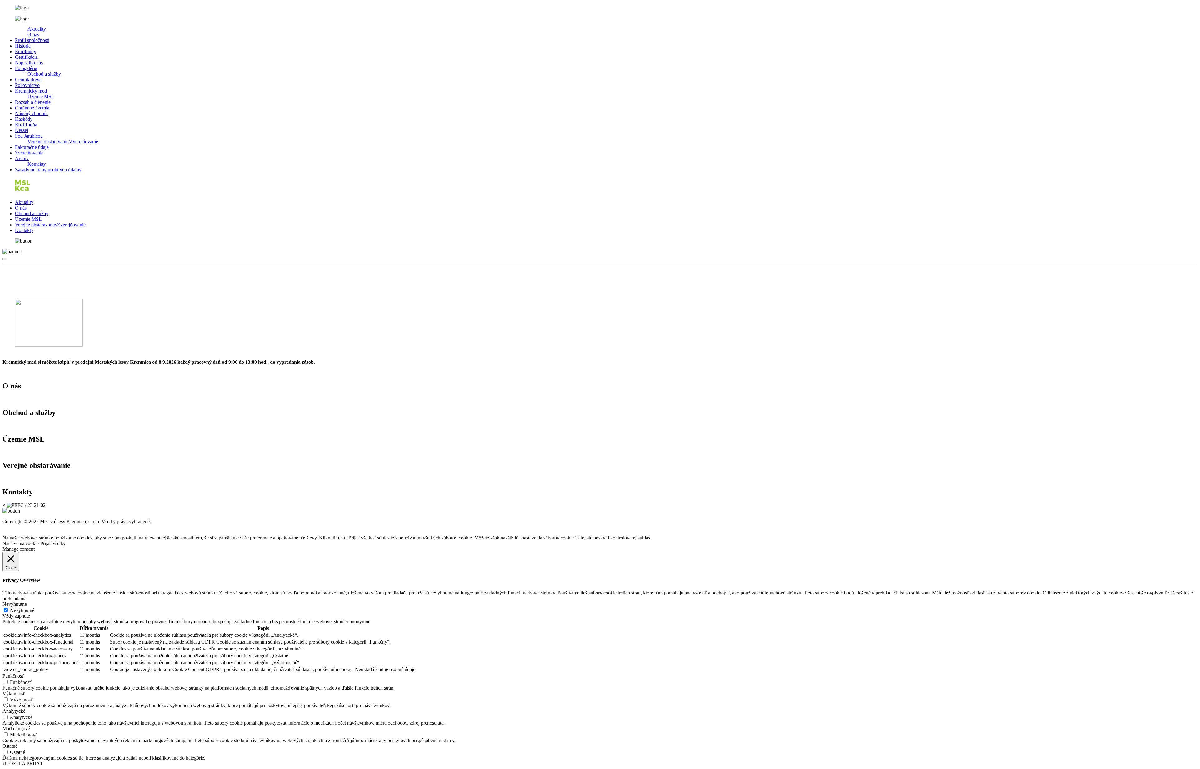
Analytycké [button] (13, 711)
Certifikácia (26, 57)
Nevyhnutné (22, 610)
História (23, 45)
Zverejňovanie (29, 152)
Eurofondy (25, 51)
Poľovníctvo (27, 85)
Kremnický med (31, 91)
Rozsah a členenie (33, 102)
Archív (22, 158)
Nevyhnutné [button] (14, 604)
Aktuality (37, 29)
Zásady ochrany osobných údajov (48, 169)
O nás (33, 34)
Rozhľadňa (26, 124)
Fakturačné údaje (32, 147)
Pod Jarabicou (29, 136)
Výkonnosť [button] (13, 693)
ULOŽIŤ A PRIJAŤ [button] (22, 763)
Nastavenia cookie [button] (20, 543)
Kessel (21, 130)
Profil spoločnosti (32, 40)
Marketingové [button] (16, 728)
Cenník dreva (28, 79)
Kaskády (23, 119)
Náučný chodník (31, 113)
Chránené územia (32, 107)
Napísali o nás (29, 62)
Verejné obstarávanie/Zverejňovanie (63, 141)
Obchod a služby (44, 74)
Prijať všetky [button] (53, 543)
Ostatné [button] (10, 746)
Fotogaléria (26, 68)
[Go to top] (5, 259)
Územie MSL (41, 96)
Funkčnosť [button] (13, 676)
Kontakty (37, 164)
